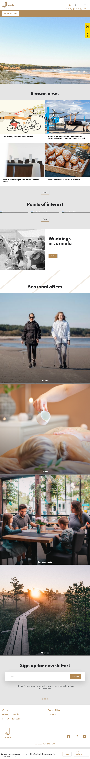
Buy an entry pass (10, 14)
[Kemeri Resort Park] (76, 212)
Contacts (6, 710)
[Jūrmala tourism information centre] (8, 5)
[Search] (70, 5)
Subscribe (75, 677)
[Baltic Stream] (14, 212)
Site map (52, 715)
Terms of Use (54, 710)
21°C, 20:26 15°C (77, 9)
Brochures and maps (11, 719)
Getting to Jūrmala (10, 715)
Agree (67, 754)
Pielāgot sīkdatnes (79, 753)
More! (53, 256)
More (45, 192)
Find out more (11, 756)
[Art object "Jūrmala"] (45, 212)
